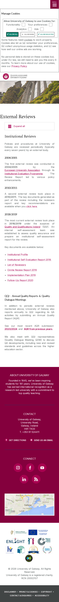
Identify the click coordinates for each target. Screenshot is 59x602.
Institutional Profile (17, 254)
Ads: (36, 29)
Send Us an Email (43, 440)
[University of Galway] (15, 77)
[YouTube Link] (42, 467)
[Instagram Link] (18, 467)
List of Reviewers (16, 264)
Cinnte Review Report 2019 (22, 270)
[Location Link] (29, 513)
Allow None (29, 34)
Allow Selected (47, 34)
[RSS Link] (36, 479)
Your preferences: (38, 24)
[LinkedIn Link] (24, 479)
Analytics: (21, 29)
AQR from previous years (38, 329)
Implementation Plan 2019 (21, 275)
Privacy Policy (19, 66)
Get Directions (17, 440)
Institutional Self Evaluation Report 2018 (29, 259)
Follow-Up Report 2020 (20, 280)
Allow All (13, 34)
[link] (29, 532)
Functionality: (13, 24)
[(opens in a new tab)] (29, 535)
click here (31, 206)
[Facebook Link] (30, 467)
